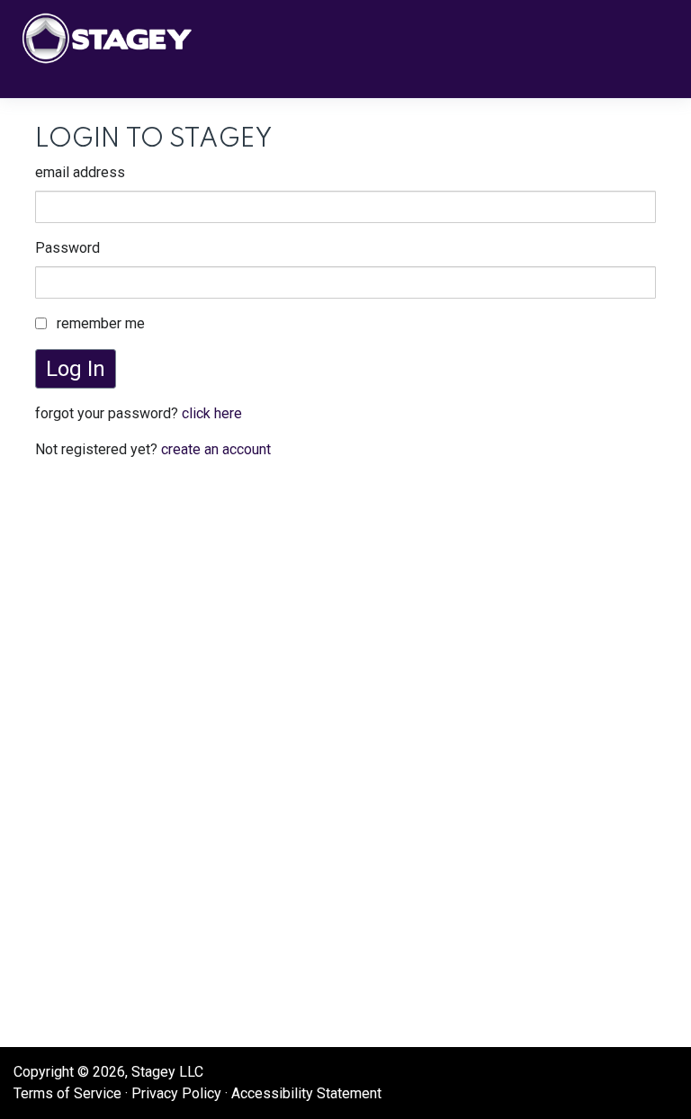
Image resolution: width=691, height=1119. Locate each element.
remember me (101, 323)
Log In (75, 368)
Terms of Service (67, 1093)
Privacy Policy (176, 1093)
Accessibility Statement (306, 1093)
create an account (216, 449)
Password (67, 247)
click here (212, 413)
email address (80, 172)
